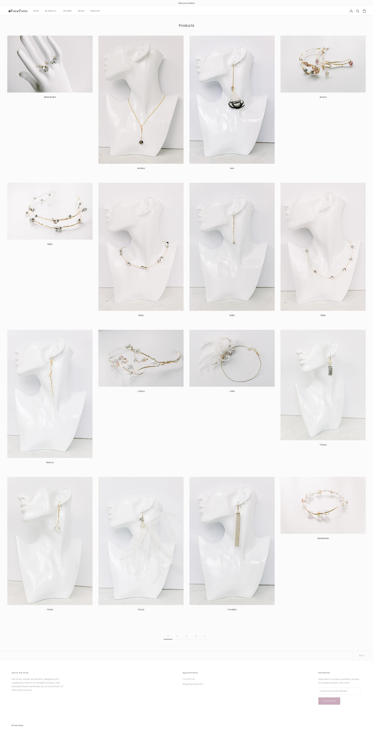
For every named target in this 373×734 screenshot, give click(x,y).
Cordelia (232, 609)
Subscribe (329, 701)
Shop (36, 10)
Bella (49, 244)
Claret (50, 609)
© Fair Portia (17, 725)
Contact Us (189, 678)
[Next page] (204, 636)
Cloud (141, 609)
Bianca (50, 462)
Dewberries (323, 538)
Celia (232, 391)
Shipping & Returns (193, 684)
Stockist (67, 10)
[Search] (357, 10)
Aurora (323, 97)
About (81, 10)
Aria (232, 168)
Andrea (141, 168)
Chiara (323, 444)
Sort (361, 655)
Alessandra (50, 97)
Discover (95, 10)
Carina (141, 391)
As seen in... (51, 10)
